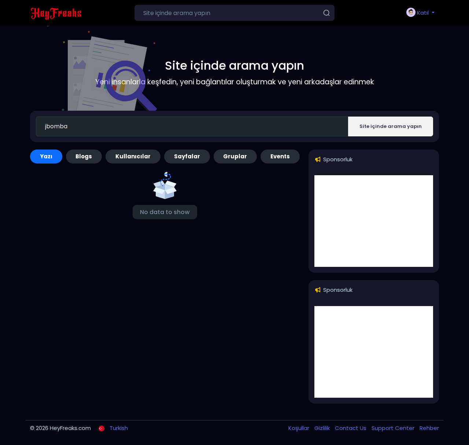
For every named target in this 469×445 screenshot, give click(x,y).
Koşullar (299, 428)
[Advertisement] (373, 221)
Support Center (394, 428)
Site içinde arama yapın (390, 126)
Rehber (429, 428)
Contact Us (351, 428)
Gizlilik (322, 428)
